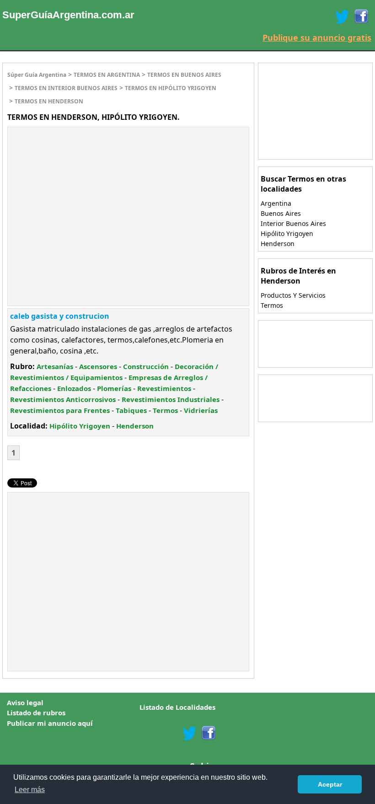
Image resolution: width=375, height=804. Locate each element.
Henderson (135, 425)
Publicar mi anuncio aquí (50, 723)
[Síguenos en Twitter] (342, 16)
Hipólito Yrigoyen (79, 425)
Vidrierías (201, 410)
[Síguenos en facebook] (207, 733)
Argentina (276, 203)
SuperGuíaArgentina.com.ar (68, 15)
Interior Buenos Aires (293, 223)
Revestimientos (164, 388)
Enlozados (74, 388)
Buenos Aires (281, 213)
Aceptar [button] (330, 784)
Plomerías (114, 388)
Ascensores (98, 366)
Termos (165, 410)
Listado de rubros (36, 712)
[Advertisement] (84, 193)
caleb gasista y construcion (59, 316)
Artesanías (55, 366)
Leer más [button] (30, 789)
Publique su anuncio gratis (316, 37)
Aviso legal (25, 702)
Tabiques (131, 410)
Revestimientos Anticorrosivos (63, 399)
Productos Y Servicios (293, 295)
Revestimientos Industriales (171, 399)
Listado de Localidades (177, 707)
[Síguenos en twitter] (189, 733)
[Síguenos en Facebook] (360, 16)
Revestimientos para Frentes (60, 410)
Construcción (146, 366)
